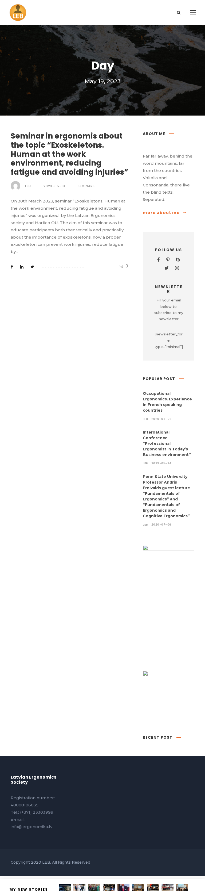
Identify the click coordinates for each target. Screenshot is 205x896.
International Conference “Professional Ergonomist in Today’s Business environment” (167, 443)
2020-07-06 (161, 524)
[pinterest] (167, 259)
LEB (28, 186)
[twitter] (166, 268)
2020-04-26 (161, 419)
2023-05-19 (54, 186)
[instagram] (177, 268)
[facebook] (158, 259)
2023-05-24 (161, 463)
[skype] (178, 259)
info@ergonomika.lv (31, 826)
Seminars (86, 186)
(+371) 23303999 (36, 812)
